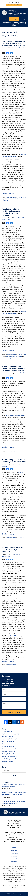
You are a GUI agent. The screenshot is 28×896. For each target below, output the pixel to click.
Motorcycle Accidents (9, 739)
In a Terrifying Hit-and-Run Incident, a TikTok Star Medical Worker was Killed (13, 43)
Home (4, 19)
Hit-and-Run (9, 199)
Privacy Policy (14, 853)
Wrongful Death (8, 746)
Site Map (14, 856)
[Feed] (22, 722)
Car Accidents (22, 197)
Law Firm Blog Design (14, 894)
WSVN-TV (21, 472)
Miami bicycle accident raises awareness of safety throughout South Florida (13, 368)
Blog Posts (14, 861)
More (23, 19)
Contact (14, 19)
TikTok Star (5, 200)
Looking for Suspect (7, 358)
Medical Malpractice (9, 759)
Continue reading (8, 193)
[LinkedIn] (14, 722)
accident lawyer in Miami (15, 416)
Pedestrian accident (9, 749)
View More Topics (7, 761)
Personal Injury (8, 736)
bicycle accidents (13, 636)
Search (14, 775)
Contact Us (14, 859)
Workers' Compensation (10, 734)
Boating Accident (8, 754)
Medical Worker (17, 199)
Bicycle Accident (10, 356)
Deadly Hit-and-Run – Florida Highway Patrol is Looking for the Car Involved (12, 212)
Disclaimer (14, 850)
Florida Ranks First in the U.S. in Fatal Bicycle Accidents (12, 549)
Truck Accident (7, 744)
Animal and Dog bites (9, 756)
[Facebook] (6, 722)
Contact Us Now (14, 712)
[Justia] (18, 722)
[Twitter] (10, 722)
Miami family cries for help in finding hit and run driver (14, 460)
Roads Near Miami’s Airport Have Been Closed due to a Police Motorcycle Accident (14, 794)
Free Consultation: (14, 3)
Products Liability (8, 751)
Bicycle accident (11, 197)
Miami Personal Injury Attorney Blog (14, 12)
